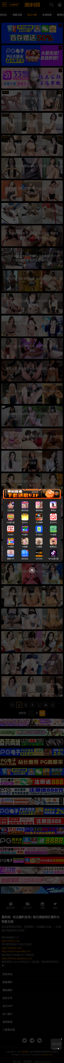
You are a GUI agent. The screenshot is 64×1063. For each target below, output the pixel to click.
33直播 (24, 547)
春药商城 (39, 510)
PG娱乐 (25, 534)
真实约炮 (24, 510)
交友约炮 (10, 510)
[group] (56, 1044)
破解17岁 (10, 559)
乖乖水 (53, 510)
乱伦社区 (24, 559)
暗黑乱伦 (53, 547)
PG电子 (11, 534)
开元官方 (39, 534)
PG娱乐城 (10, 522)
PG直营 (53, 534)
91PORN (39, 559)
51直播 (39, 547)
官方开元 (53, 522)
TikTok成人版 (53, 559)
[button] (53, 1048)
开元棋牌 (39, 522)
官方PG (25, 522)
